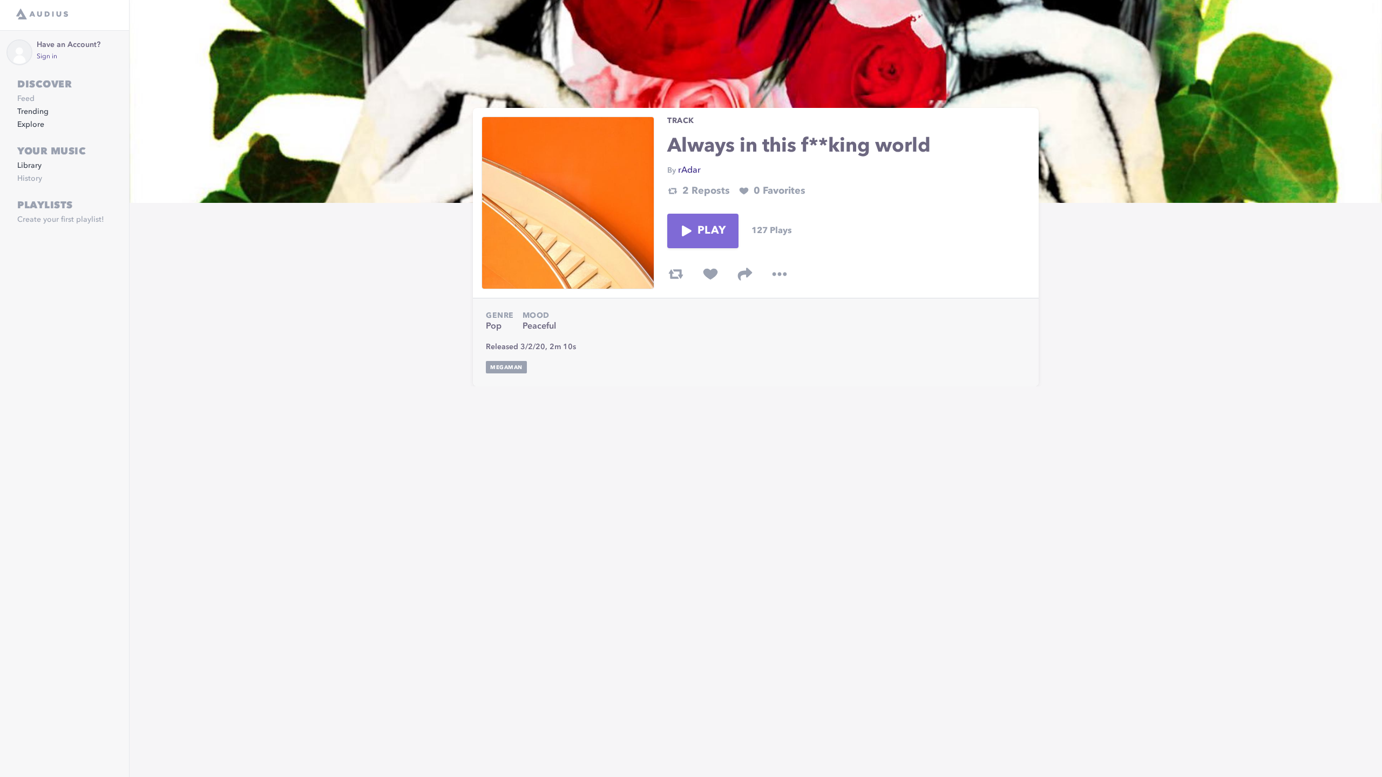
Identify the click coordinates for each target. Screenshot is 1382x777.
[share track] (745, 274)
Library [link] (29, 165)
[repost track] (676, 274)
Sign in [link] (47, 56)
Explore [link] (30, 124)
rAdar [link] (689, 170)
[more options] (779, 274)
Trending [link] (33, 111)
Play (711, 231)
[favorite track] (710, 274)
